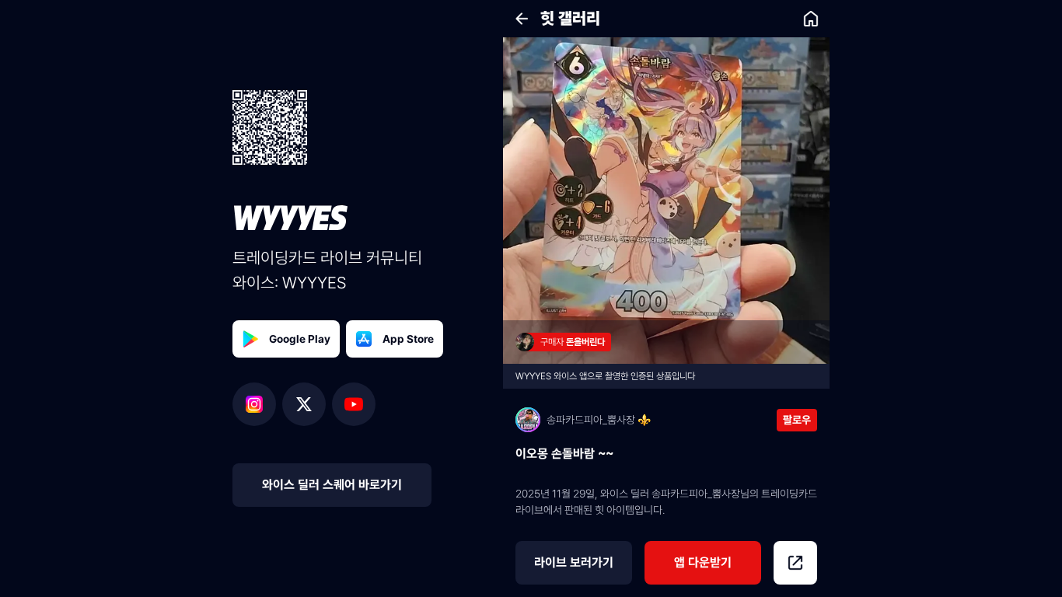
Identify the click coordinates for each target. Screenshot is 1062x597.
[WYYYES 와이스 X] (307, 404)
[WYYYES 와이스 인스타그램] (257, 404)
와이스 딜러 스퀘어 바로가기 (332, 484)
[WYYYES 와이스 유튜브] (354, 404)
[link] (811, 18)
